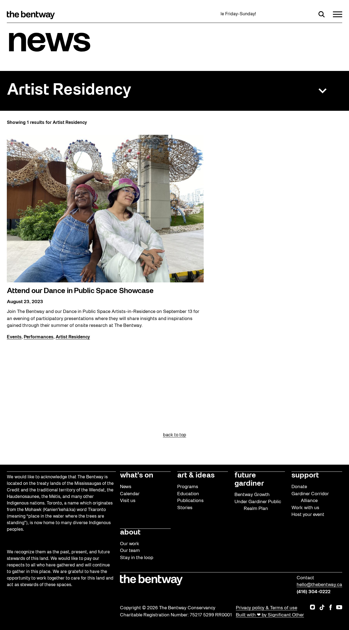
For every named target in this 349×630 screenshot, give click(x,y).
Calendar (130, 494)
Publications (190, 501)
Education (188, 494)
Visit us (128, 501)
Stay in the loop (136, 558)
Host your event (307, 515)
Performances (38, 337)
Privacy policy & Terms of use (266, 608)
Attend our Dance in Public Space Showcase (80, 291)
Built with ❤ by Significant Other (270, 615)
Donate (299, 487)
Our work (129, 544)
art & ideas (196, 475)
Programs (187, 487)
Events (14, 337)
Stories (184, 508)
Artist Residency (69, 90)
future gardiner (249, 479)
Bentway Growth (252, 495)
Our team (130, 551)
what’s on (136, 475)
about (130, 532)
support (305, 475)
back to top (174, 435)
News (125, 487)
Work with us (305, 508)
